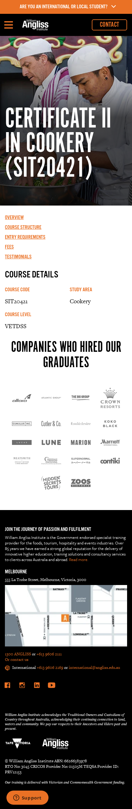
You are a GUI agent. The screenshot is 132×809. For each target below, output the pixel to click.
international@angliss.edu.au (94, 667)
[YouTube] (51, 685)
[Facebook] (7, 685)
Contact (109, 24)
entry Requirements (25, 237)
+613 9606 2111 (49, 654)
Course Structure (23, 227)
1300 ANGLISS (18, 654)
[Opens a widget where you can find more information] (27, 798)
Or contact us (17, 659)
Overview (14, 217)
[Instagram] (22, 685)
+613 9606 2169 (50, 667)
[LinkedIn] (36, 685)
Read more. (78, 559)
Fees (9, 247)
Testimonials (18, 257)
